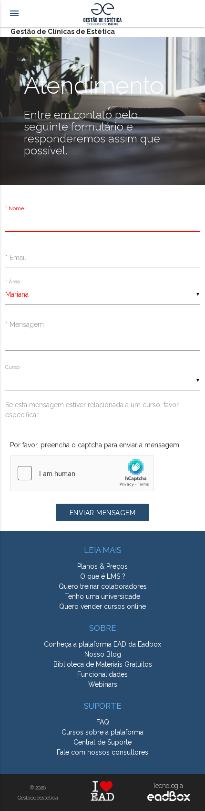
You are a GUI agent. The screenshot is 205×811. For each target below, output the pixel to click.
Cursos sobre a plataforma (103, 732)
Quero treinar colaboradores (103, 586)
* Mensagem (24, 324)
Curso (12, 367)
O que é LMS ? (102, 576)
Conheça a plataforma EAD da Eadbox (102, 644)
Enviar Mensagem (103, 513)
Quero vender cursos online (102, 606)
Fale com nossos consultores (102, 752)
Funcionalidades (102, 674)
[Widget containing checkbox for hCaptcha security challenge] (82, 473)
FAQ (102, 722)
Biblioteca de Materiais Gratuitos (102, 664)
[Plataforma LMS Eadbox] (167, 798)
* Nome (14, 208)
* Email (15, 257)
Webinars (102, 684)
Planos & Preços (102, 566)
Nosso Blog (102, 654)
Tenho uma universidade (102, 596)
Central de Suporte (102, 742)
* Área (12, 281)
